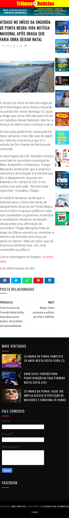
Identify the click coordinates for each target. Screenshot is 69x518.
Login (35, 512)
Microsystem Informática (56, 506)
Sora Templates (18, 506)
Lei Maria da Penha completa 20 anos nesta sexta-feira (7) (44, 358)
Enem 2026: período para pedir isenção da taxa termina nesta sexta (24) (44, 378)
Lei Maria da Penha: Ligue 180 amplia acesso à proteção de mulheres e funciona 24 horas (45, 395)
